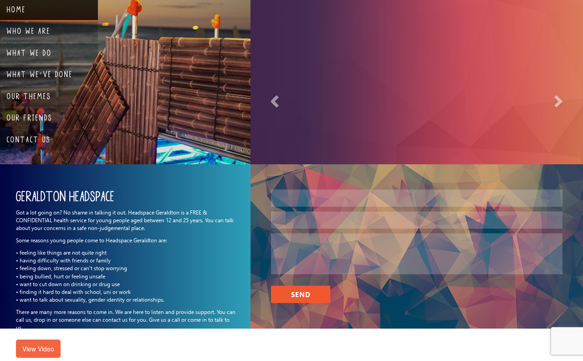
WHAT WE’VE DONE (40, 74)
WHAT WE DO (29, 52)
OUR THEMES (29, 95)
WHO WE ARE (29, 30)
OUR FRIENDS (29, 117)
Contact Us (29, 139)
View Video (38, 348)
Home (16, 9)
